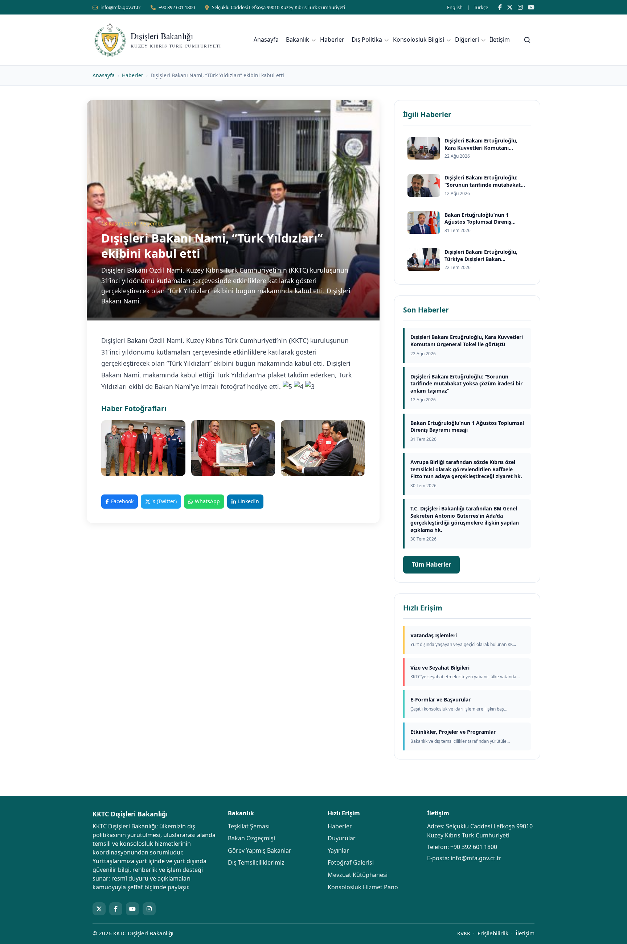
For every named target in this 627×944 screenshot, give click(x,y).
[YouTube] (531, 7)
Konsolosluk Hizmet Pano (363, 887)
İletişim (500, 40)
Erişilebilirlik (493, 933)
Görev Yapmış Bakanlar (259, 850)
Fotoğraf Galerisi (351, 862)
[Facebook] (500, 7)
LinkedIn (248, 501)
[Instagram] (520, 7)
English (455, 7)
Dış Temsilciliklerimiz (256, 862)
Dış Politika (367, 40)
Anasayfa (266, 40)
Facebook (122, 501)
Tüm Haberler (431, 564)
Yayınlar (338, 850)
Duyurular (342, 838)
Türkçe (481, 7)
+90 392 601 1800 (177, 7)
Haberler (332, 40)
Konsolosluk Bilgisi (418, 40)
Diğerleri (467, 40)
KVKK (463, 933)
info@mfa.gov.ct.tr (120, 7)
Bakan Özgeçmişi (251, 838)
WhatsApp (207, 501)
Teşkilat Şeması (249, 826)
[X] (510, 7)
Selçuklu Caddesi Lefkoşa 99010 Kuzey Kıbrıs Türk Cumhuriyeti (278, 7)
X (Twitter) (164, 501)
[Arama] (527, 40)
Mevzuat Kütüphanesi (358, 875)
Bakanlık (297, 40)
